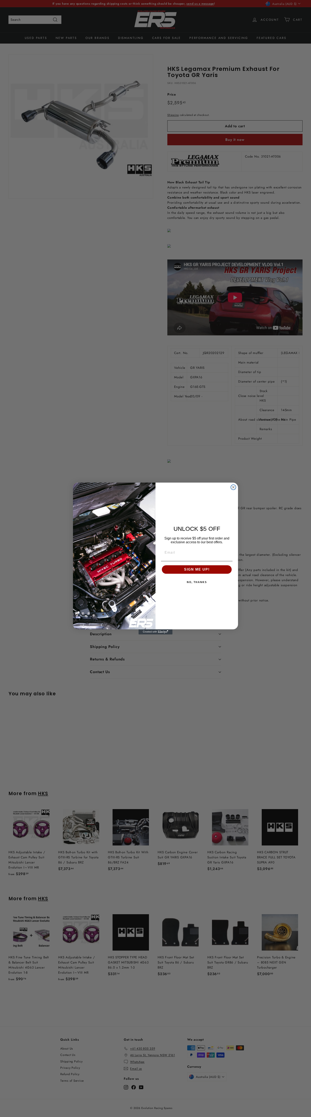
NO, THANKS (197, 582)
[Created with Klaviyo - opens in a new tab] (155, 631)
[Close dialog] (233, 487)
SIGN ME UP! (197, 569)
